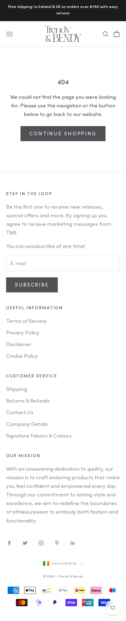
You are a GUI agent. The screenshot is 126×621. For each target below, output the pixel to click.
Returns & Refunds (28, 401)
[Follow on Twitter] (25, 543)
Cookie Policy (22, 356)
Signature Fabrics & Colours (39, 436)
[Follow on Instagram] (41, 543)
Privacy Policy (22, 333)
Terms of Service (26, 321)
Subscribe (32, 285)
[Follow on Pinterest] (57, 543)
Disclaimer (18, 344)
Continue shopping (63, 134)
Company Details (27, 424)
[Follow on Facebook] (9, 543)
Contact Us (19, 412)
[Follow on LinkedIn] (73, 543)
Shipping (16, 389)
